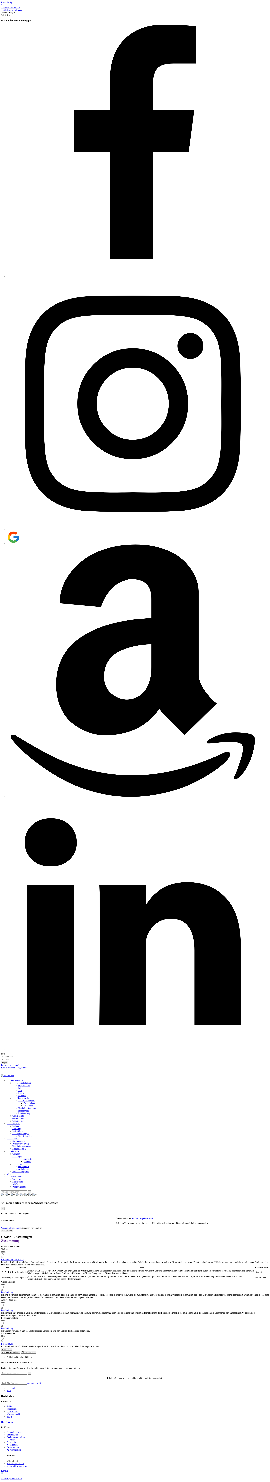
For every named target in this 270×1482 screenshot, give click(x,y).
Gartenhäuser (18, 1121)
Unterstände (17, 1131)
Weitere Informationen (11, 1228)
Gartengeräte (18, 1116)
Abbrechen (6, 1349)
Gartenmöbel (18, 1118)
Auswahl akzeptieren (10, 1352)
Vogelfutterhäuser (26, 1136)
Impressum (17, 1179)
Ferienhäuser (23, 1166)
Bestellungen (12, 1434)
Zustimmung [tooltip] (10, 1240)
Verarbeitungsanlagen (22, 1146)
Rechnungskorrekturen (17, 1437)
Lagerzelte (25, 1159)
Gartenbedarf (15, 1080)
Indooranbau (23, 1111)
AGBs (15, 1184)
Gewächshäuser (21, 1083)
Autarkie (13, 1138)
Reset (3, 2)
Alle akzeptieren (28, 1352)
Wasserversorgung (20, 1144)
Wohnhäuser (23, 1169)
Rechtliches (14, 1176)
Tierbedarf (13, 1123)
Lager (17, 1156)
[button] (12, 1259)
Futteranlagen (20, 1133)
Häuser (17, 1164)
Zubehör (22, 1095)
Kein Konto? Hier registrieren (14, 1067)
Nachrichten (12, 1445)
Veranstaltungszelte (20, 1171)
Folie (20, 1088)
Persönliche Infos (14, 1432)
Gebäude (13, 1151)
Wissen (10, 1174)
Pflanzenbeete (26, 1100)
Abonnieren (32, 1383)
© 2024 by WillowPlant (11, 1478)
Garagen (16, 1154)
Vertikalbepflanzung (27, 1108)
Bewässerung (24, 1113)
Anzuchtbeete (30, 1103)
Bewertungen (13, 1447)
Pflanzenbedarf (21, 1098)
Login (4, 1062)
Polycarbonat (24, 1085)
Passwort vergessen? (10, 1065)
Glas (20, 1090)
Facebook (11, 1388)
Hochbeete (28, 1105)
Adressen (11, 1439)
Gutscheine (12, 1442)
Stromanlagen (18, 1141)
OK (39, 1383)
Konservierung (19, 1149)
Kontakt (4, 1471)
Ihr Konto (7, 1421)
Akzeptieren (7, 1231)
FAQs (9, 1416)
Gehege (15, 1126)
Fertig (9, 2)
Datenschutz (17, 1182)
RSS (9, 1390)
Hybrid (21, 1093)
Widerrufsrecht (18, 1187)
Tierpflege (16, 1128)
